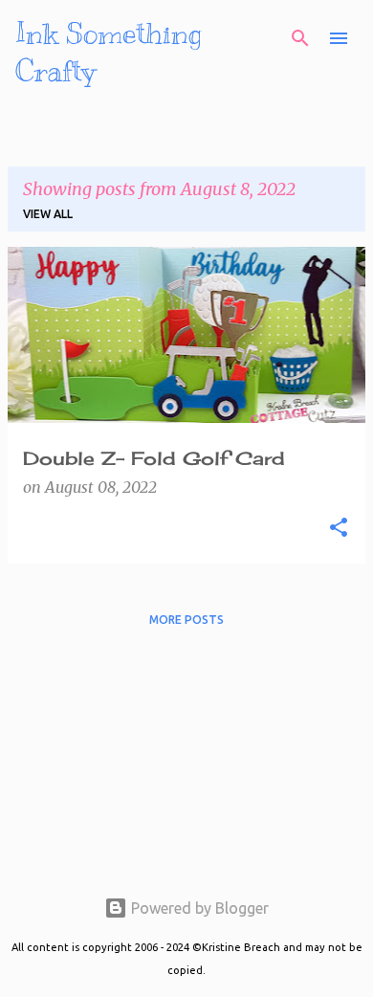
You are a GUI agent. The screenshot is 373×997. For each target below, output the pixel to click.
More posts (186, 619)
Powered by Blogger (198, 908)
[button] (338, 528)
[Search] (300, 38)
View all (48, 214)
